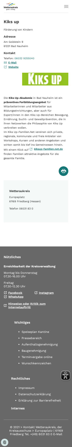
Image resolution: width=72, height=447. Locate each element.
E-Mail (12, 62)
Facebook (15, 293)
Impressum (26, 388)
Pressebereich (32, 338)
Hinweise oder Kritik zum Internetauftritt (27, 305)
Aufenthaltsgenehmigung (40, 344)
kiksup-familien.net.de (48, 148)
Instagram (46, 293)
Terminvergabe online (37, 357)
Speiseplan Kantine (35, 332)
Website (13, 66)
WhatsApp (15, 296)
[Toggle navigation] (66, 6)
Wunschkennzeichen (36, 363)
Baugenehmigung (34, 350)
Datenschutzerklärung (34, 394)
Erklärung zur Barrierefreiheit (39, 400)
